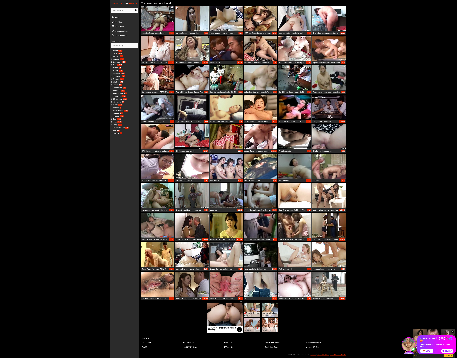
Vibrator (117, 113)
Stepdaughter (120, 110)
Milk (115, 130)
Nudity (117, 105)
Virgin (117, 53)
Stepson (118, 79)
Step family (119, 62)
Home (116, 17)
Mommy (117, 59)
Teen (117, 65)
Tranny (117, 70)
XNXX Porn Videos (272, 343)
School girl (118, 96)
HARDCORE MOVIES (124, 3)
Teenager (118, 90)
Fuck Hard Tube (271, 347)
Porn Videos (146, 343)
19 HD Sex (228, 343)
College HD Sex (312, 347)
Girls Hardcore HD (313, 343)
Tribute (116, 68)
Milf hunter (118, 102)
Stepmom (118, 73)
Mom (116, 122)
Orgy (116, 119)
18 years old (119, 99)
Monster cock (119, 93)
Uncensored (119, 88)
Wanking (117, 82)
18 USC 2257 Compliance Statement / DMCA (331, 355)
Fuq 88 (144, 347)
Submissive (118, 76)
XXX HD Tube (188, 343)
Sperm (117, 85)
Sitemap (313, 355)
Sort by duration (120, 36)
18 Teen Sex (229, 347)
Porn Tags (118, 22)
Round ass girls (120, 128)
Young (117, 50)
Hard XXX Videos (190, 347)
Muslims (117, 56)
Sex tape (117, 116)
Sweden (116, 108)
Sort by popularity (121, 31)
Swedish (117, 133)
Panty (117, 125)
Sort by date (119, 26)
